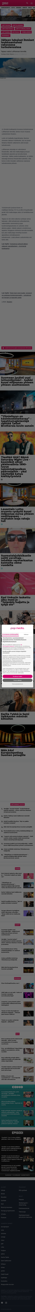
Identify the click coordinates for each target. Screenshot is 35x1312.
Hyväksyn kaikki (17, 676)
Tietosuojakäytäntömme (17, 684)
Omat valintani (17, 680)
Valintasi (26, 634)
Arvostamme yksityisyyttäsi (10, 634)
